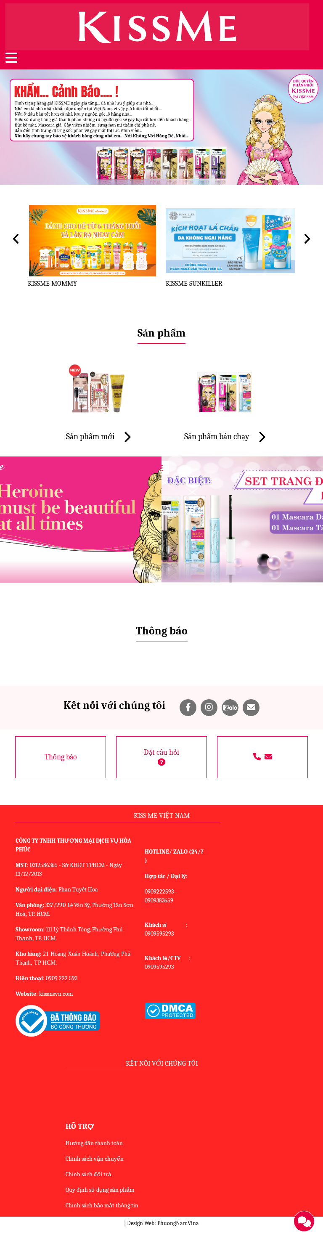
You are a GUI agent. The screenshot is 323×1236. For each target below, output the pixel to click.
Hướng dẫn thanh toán (94, 1143)
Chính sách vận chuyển (95, 1158)
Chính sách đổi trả (88, 1174)
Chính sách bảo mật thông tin (102, 1205)
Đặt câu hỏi (161, 752)
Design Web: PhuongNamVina (163, 1223)
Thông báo (61, 757)
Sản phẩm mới (91, 436)
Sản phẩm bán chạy (217, 436)
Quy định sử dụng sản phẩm (100, 1190)
